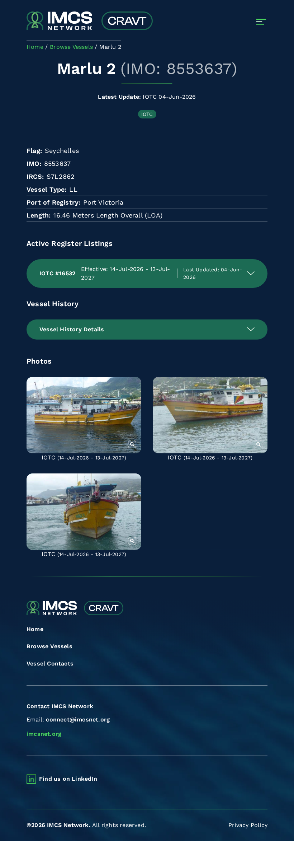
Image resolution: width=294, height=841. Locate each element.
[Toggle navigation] (261, 21)
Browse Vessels (49, 646)
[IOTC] (84, 415)
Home (35, 629)
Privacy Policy (247, 825)
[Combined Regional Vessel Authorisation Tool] (90, 21)
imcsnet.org (44, 733)
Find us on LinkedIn (68, 778)
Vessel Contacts (50, 663)
